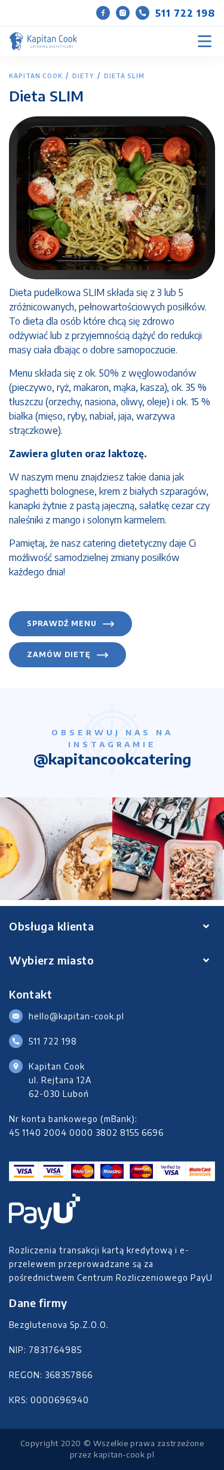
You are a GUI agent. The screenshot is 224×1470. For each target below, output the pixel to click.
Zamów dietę (59, 654)
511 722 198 (185, 13)
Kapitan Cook (36, 75)
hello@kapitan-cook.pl (76, 1016)
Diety (83, 75)
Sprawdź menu (62, 623)
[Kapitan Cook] (43, 41)
